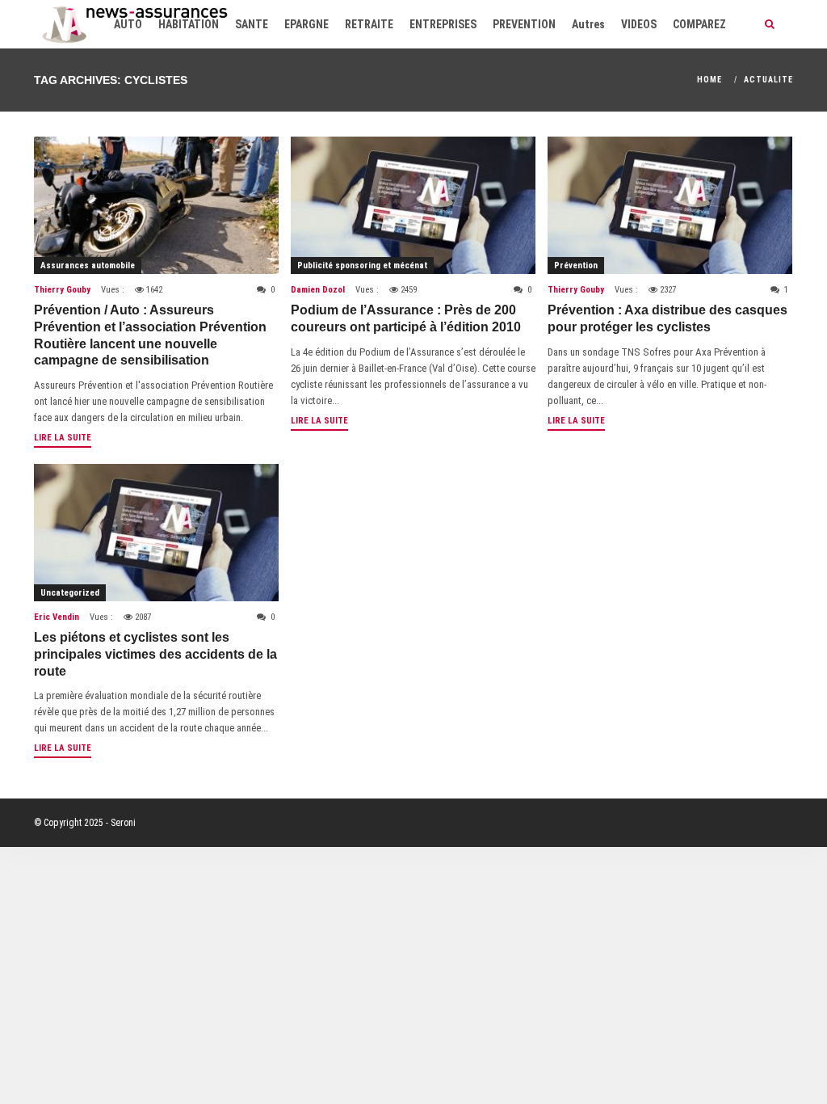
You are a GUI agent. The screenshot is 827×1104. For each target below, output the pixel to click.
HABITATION (188, 24)
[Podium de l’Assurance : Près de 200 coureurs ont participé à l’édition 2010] (413, 205)
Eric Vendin (56, 617)
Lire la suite (62, 437)
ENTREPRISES (442, 24)
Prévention (576, 265)
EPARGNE (306, 24)
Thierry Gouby (62, 289)
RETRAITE (369, 24)
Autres (588, 24)
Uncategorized (69, 593)
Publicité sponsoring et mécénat (362, 265)
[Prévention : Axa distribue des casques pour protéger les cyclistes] (670, 205)
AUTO (128, 24)
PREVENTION (524, 24)
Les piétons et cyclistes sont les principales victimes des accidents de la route (155, 654)
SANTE (251, 24)
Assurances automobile (87, 265)
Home (709, 79)
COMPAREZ (699, 24)
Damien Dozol (318, 289)
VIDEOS (639, 24)
